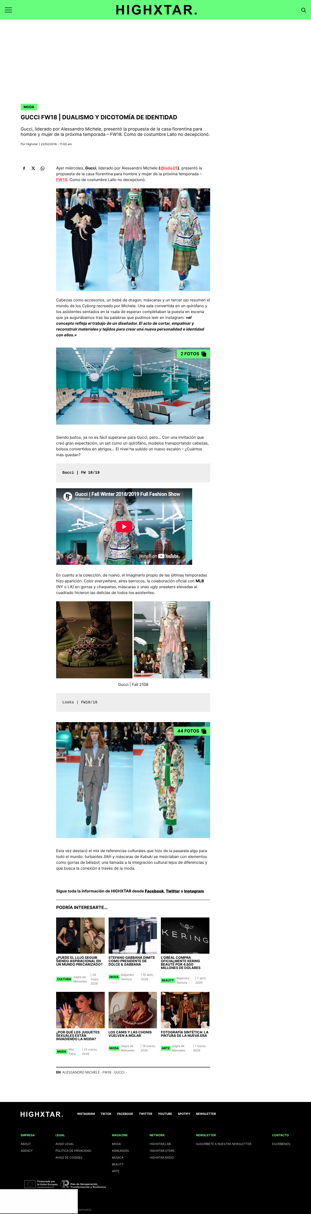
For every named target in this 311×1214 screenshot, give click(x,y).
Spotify (184, 1114)
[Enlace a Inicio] (42, 1116)
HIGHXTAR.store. (162, 1151)
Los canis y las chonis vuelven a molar (130, 1034)
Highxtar (32, 144)
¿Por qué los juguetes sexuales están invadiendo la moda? (78, 1035)
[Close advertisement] (73, 1194)
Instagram (194, 891)
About (26, 1144)
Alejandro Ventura (127, 977)
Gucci (119, 1072)
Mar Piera (72, 1052)
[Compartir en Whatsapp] (42, 168)
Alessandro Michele (81, 1072)
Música (117, 1157)
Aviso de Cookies (68, 1157)
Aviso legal (64, 1144)
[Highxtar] (156, 10)
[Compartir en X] (33, 168)
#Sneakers (120, 1151)
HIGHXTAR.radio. (162, 1157)
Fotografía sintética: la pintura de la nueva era (184, 1034)
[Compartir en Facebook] (24, 168)
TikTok (106, 1114)
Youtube (165, 1114)
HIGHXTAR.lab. (161, 1144)
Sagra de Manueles (80, 979)
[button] (8, 10)
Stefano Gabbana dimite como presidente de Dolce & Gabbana (132, 961)
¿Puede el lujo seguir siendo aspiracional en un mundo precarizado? (79, 961)
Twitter (173, 891)
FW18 (107, 1072)
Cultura (64, 979)
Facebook (154, 891)
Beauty (168, 980)
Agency (27, 1151)
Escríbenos (281, 1144)
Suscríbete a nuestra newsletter (223, 1144)
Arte (166, 1048)
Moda (29, 107)
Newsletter (206, 1114)
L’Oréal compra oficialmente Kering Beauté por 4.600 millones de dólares (180, 963)
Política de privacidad (73, 1151)
